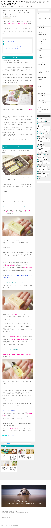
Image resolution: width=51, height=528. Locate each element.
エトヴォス (40, 32)
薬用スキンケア (40, 176)
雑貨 (39, 178)
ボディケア (41, 146)
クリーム (48, 121)
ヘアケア (41, 144)
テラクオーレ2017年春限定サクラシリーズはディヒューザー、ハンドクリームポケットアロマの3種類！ (5, 469)
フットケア (47, 138)
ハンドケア (40, 131)
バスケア (46, 131)
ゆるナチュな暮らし (42, 100)
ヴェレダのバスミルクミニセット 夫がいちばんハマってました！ (5, 455)
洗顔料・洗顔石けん (43, 166)
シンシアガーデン (21, 6)
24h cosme (40, 41)
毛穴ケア (40, 164)
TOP (11, 480)
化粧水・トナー (42, 158)
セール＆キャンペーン (43, 127)
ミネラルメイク (42, 151)
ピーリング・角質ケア (41, 136)
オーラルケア (40, 118)
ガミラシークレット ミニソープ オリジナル (12, 48)
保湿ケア (40, 154)
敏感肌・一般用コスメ (41, 93)
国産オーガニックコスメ (5, 6)
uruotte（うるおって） (42, 39)
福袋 (45, 168)
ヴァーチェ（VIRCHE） (42, 34)
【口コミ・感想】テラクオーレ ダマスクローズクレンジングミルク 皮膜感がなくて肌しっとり (30, 456)
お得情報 (39, 111)
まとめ (27, 6)
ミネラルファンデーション (43, 148)
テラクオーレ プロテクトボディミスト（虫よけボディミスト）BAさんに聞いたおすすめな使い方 (13, 469)
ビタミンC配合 (41, 134)
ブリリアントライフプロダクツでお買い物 (44, 72)
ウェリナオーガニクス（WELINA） (44, 18)
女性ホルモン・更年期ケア (43, 159)
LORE (40, 59)
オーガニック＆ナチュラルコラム (43, 109)
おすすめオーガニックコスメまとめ (43, 107)
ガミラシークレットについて (9, 41)
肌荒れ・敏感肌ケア (43, 173)
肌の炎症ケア (40, 171)
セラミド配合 (40, 125)
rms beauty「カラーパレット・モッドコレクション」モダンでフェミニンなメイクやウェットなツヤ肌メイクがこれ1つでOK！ (13, 457)
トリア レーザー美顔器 (43, 102)
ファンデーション (40, 138)
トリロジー (40, 86)
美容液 (48, 169)
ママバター (40, 48)
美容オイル (41, 169)
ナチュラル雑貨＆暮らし (42, 95)
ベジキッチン (41, 66)
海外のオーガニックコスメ (42, 77)
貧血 (45, 176)
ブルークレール (41, 27)
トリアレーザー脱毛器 (42, 104)
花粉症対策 (44, 174)
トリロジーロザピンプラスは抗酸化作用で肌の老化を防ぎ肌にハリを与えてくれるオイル (22, 456)
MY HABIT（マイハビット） (43, 64)
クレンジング (41, 123)
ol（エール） (41, 62)
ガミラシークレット (10, 435)
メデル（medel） (41, 50)
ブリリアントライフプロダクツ (43, 140)
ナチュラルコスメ (13, 6)
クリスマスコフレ (41, 121)
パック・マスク (45, 133)
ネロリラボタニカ (42, 57)
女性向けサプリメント (43, 161)
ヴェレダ (40, 79)
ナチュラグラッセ (42, 43)
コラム (31, 6)
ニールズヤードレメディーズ (43, 84)
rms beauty (40, 81)
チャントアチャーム (42, 25)
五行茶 (40, 55)
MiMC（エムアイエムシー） (43, 36)
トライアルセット (44, 130)
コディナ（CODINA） (42, 88)
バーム (39, 133)
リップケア (40, 152)
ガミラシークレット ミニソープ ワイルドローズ (13, 46)
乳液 (44, 152)
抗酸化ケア (46, 163)
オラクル (40, 20)
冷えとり (46, 154)
